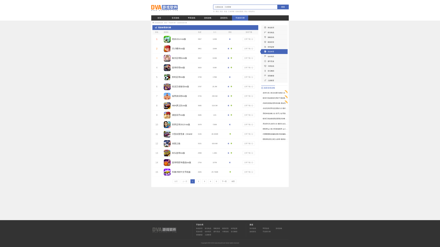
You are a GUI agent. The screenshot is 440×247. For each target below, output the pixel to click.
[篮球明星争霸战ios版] (167, 164)
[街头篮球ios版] (167, 154)
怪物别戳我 (239, 11)
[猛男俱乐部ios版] (167, 97)
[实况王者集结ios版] (167, 88)
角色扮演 (271, 27)
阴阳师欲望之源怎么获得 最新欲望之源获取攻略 (275, 139)
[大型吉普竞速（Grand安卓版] (167, 135)
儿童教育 (271, 80)
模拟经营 (271, 42)
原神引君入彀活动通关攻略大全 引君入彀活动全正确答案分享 (275, 93)
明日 (221, 11)
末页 (233, 181)
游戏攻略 (207, 18)
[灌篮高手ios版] (167, 116)
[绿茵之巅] (167, 145)
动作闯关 (271, 56)
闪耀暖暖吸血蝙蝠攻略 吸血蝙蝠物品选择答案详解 (275, 134)
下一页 (224, 181)
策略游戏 (271, 37)
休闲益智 (271, 47)
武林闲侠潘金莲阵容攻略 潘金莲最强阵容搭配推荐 (275, 103)
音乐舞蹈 (271, 71)
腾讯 (217, 11)
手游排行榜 (240, 18)
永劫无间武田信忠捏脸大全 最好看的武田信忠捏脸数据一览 (275, 108)
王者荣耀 (231, 11)
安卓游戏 (175, 18)
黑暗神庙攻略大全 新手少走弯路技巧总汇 (275, 113)
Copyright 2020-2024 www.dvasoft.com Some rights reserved (220, 243)
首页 (159, 18)
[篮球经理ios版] (167, 69)
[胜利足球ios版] (167, 78)
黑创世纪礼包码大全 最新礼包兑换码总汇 (275, 124)
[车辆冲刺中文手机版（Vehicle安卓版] (167, 173)
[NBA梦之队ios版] (167, 107)
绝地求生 (251, 11)
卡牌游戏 (271, 66)
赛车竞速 (271, 61)
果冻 (246, 11)
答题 (225, 11)
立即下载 (247, 39)
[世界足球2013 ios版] (167, 126)
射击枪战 (271, 32)
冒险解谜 (271, 76)
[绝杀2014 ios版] (167, 40)
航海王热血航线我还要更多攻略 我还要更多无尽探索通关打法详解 (275, 118)
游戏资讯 (224, 18)
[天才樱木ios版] (167, 50)
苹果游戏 (191, 18)
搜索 (283, 7)
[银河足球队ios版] (167, 59)
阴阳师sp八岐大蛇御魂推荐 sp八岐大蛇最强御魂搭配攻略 (275, 129)
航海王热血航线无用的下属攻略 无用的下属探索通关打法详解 (275, 98)
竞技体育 (271, 51)
